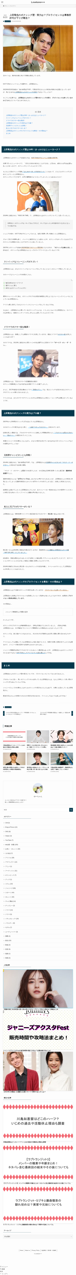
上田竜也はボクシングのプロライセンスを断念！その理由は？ (27, 131)
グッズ (8, 879)
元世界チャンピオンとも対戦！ (16, 125)
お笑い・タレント (12, 849)
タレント (9, 897)
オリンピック (10, 875)
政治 (8, 940)
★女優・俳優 (11, 844)
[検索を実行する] (71, 810)
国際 (7, 936)
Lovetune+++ (38, 2)
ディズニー (10, 905)
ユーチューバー (11, 932)
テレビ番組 (10, 901)
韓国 (7, 958)
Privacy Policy (36, 1250)
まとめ (8, 133)
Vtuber (8, 836)
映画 (7, 945)
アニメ (8, 866)
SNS (8, 831)
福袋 (7, 953)
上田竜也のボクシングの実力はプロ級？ (19, 123)
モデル (8, 927)
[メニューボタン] (2, 2)
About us (27, 1250)
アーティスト (11, 871)
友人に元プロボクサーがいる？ (16, 128)
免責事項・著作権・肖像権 (49, 1250)
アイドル (9, 857)
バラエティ (10, 923)
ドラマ (9, 910)
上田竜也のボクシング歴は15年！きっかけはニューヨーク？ (26, 115)
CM (7, 823)
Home (21, 1250)
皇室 (7, 949)
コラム (9, 884)
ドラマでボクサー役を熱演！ (15, 120)
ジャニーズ (7, 21)
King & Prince (11, 827)
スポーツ (9, 892)
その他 (9, 853)
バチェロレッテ (12, 918)
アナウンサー (11, 862)
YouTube (9, 840)
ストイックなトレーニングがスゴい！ (18, 118)
